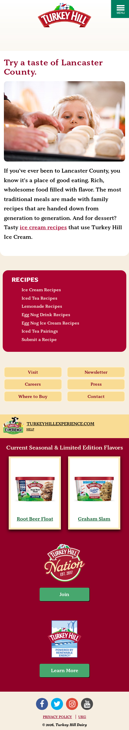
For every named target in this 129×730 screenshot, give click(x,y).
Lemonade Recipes (42, 306)
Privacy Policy (57, 717)
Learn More (64, 670)
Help (30, 429)
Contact (96, 396)
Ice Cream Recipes (41, 289)
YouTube (87, 704)
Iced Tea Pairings (40, 331)
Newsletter (96, 372)
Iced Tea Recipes (39, 298)
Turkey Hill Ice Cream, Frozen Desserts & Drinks (64, 15)
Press (96, 384)
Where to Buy (32, 396)
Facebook (42, 704)
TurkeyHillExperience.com (60, 423)
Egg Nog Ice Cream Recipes (50, 323)
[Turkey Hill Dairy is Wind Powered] (64, 639)
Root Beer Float (35, 519)
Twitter (57, 704)
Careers (33, 384)
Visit (33, 372)
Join (64, 594)
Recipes (25, 279)
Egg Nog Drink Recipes (46, 314)
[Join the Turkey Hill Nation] (65, 580)
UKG (82, 717)
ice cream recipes (43, 227)
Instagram (72, 704)
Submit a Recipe (39, 339)
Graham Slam (94, 519)
